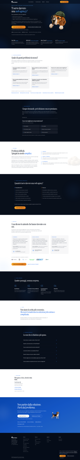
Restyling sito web (25, 440)
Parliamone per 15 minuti (36, 416)
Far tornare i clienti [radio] (27, 129)
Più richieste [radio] (26, 126)
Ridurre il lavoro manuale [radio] (46, 129)
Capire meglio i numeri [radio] (28, 132)
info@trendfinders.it (18, 389)
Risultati (43, 1)
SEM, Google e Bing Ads (26, 447)
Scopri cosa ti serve (64, 1)
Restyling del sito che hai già (24, 92)
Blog (35, 440)
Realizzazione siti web (15, 92)
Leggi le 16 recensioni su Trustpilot (33, 264)
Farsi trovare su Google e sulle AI (35, 92)
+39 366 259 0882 (17, 387)
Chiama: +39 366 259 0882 (21, 421)
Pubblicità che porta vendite (59, 92)
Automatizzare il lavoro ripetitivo (48, 92)
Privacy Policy (61, 453)
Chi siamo (47, 1)
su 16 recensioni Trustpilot (16, 32)
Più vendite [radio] (44, 126)
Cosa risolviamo (30, 1)
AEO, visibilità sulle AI (26, 443)
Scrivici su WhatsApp (30, 421)
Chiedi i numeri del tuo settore (18, 264)
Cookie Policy (60, 440)
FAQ (35, 444)
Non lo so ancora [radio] (45, 132)
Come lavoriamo (38, 1)
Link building (24, 444)
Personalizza (62, 457)
